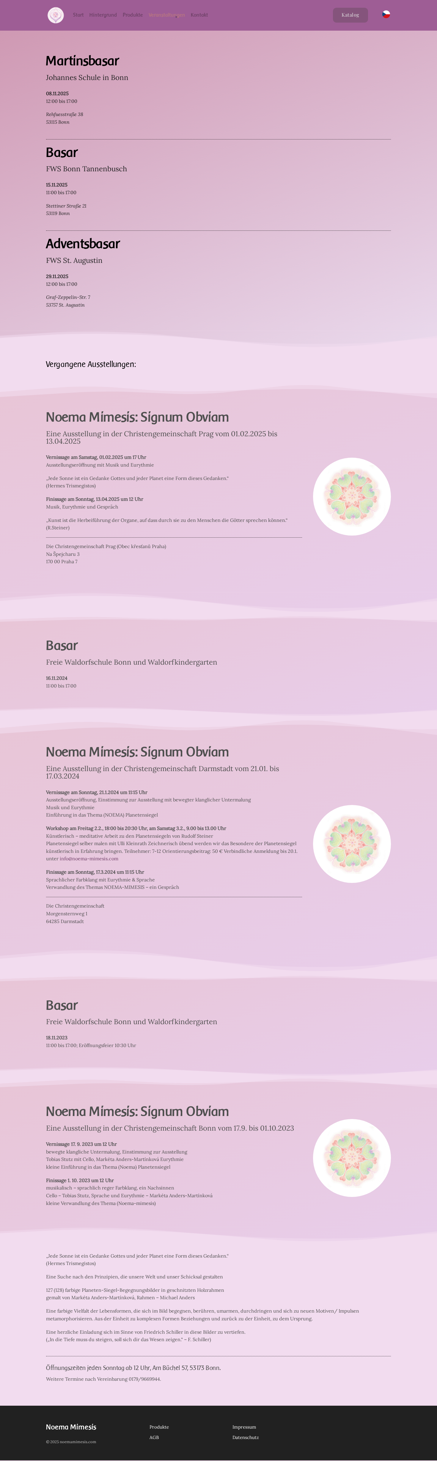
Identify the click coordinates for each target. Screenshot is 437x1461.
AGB (154, 1437)
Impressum (244, 1427)
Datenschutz (245, 1437)
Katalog (350, 14)
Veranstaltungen (167, 15)
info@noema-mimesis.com (89, 858)
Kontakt (199, 15)
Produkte (133, 15)
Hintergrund (103, 15)
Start (78, 15)
